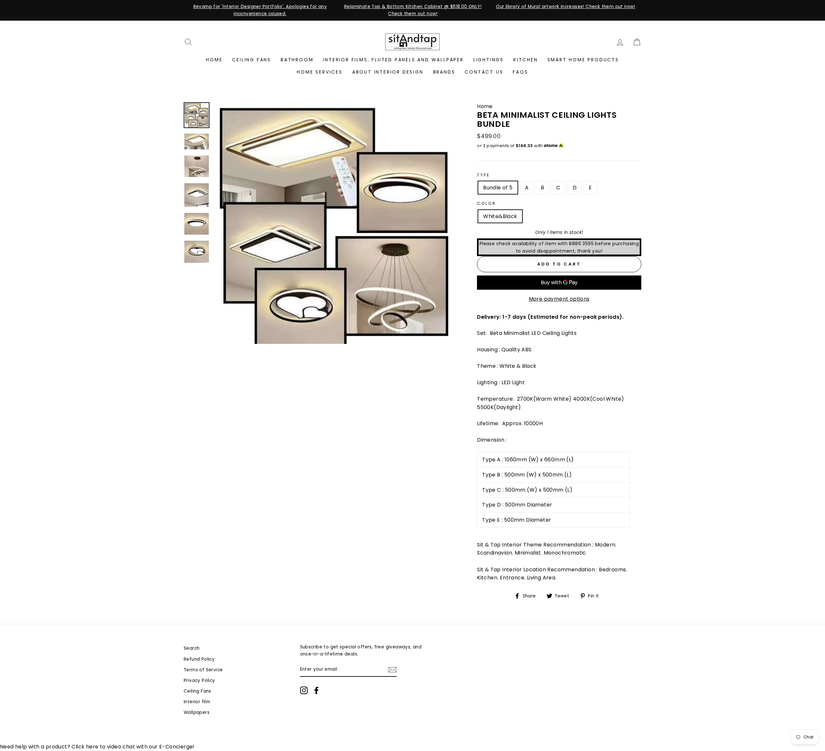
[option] (260, 10)
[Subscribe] (392, 670)
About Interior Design (387, 72)
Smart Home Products (583, 59)
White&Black (500, 216)
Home (214, 59)
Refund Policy (199, 659)
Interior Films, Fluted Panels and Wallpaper (393, 59)
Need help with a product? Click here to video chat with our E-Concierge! (97, 746)
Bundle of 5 (497, 187)
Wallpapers (196, 712)
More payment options (559, 299)
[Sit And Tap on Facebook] (316, 690)
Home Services (319, 72)
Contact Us (484, 72)
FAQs (520, 72)
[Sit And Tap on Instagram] (304, 690)
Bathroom (297, 59)
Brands (444, 72)
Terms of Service (203, 670)
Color (486, 203)
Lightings (488, 59)
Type (483, 175)
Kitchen (525, 59)
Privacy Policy (199, 680)
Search (191, 648)
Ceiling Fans (251, 59)
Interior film (197, 702)
